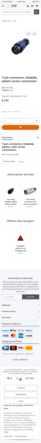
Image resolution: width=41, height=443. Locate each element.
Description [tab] (7, 137)
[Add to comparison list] (28, 33)
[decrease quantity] (4, 120)
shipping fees (29, 354)
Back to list (7, 21)
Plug (11, 90)
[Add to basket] (3, 28)
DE (11, 378)
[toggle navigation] (3, 5)
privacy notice (19, 287)
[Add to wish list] (34, 33)
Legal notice (8, 436)
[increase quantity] (36, 120)
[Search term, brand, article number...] (36, 11)
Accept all (21, 388)
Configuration (20, 394)
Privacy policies (21, 436)
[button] (28, 6)
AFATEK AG (23, 360)
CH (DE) (31, 378)
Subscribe (31, 297)
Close (21, 401)
